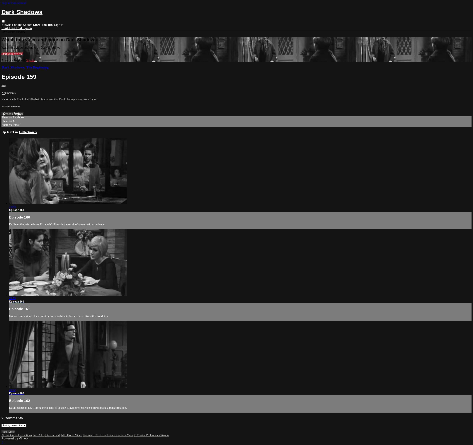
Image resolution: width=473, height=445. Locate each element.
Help (95, 435)
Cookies (121, 435)
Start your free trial (12, 54)
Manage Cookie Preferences (143, 435)
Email (20, 113)
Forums (17, 24)
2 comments (8, 93)
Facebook (7, 113)
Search (28, 24)
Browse (6, 24)
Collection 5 (28, 132)
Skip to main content (13, 3)
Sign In (27, 28)
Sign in (58, 24)
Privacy (111, 435)
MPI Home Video (71, 435)
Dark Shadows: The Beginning (24, 67)
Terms (103, 435)
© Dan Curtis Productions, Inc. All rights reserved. (30, 435)
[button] (3, 21)
